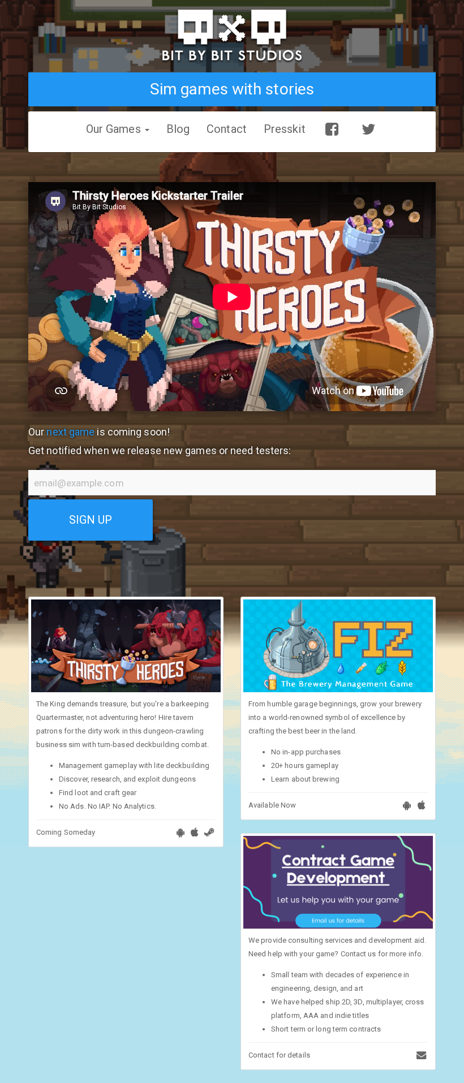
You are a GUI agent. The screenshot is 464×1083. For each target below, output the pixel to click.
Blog (178, 129)
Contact (227, 129)
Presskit (285, 129)
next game (70, 432)
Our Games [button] (115, 129)
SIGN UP (91, 520)
